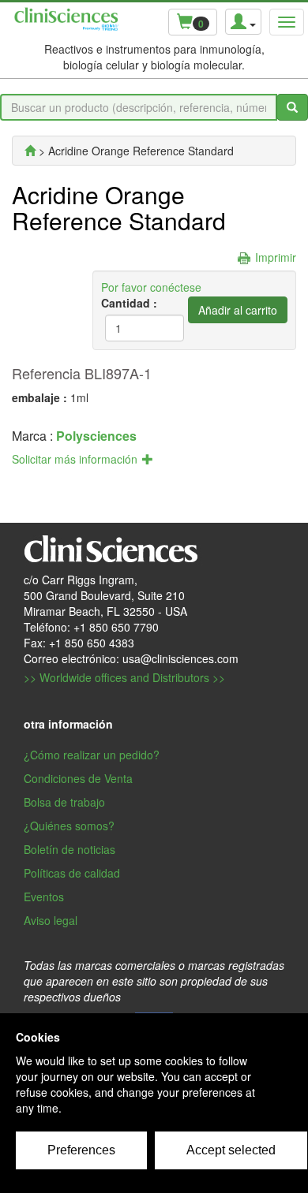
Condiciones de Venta (78, 778)
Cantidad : (129, 303)
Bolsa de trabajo (64, 802)
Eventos (44, 896)
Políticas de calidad (72, 873)
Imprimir (275, 257)
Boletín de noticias (69, 849)
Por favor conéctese (151, 287)
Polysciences (96, 436)
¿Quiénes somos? (69, 825)
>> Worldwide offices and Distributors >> (124, 677)
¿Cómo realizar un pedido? (92, 754)
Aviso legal (50, 920)
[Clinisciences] (30, 150)
